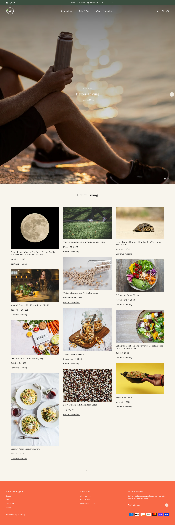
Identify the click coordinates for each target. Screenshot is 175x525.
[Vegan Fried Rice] (140, 378)
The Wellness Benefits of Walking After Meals (84, 242)
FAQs (8, 500)
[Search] (158, 11)
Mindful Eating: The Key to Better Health (30, 305)
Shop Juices (85, 496)
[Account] (163, 11)
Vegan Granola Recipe (73, 354)
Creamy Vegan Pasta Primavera (25, 449)
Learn (8, 507)
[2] (168, 178)
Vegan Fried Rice (124, 397)
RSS (87, 470)
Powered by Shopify (15, 514)
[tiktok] (14, 2)
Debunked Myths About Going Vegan (28, 358)
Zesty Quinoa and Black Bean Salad (80, 405)
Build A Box (85, 500)
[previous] (63, 2)
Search (9, 496)
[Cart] (167, 11)
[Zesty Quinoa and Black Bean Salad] (87, 385)
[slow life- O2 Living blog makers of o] (140, 223)
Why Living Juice (87, 503)
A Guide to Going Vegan (127, 295)
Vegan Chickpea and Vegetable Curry (80, 293)
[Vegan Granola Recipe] (87, 329)
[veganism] (35, 337)
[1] (165, 178)
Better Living (87, 195)
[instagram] (11, 2)
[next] (112, 2)
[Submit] (166, 505)
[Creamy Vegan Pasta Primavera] (35, 409)
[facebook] (7, 2)
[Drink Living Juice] (10, 11)
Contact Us (11, 503)
